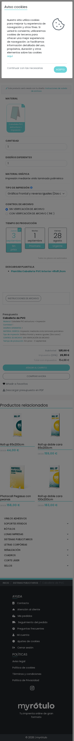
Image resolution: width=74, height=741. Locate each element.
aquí (10, 56)
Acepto (60, 69)
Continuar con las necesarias (25, 68)
